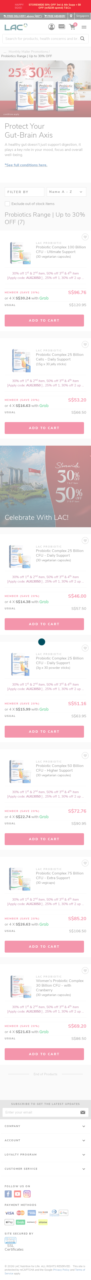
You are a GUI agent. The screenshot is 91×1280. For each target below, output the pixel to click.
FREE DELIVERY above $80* (23, 16)
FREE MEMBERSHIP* (59, 16)
